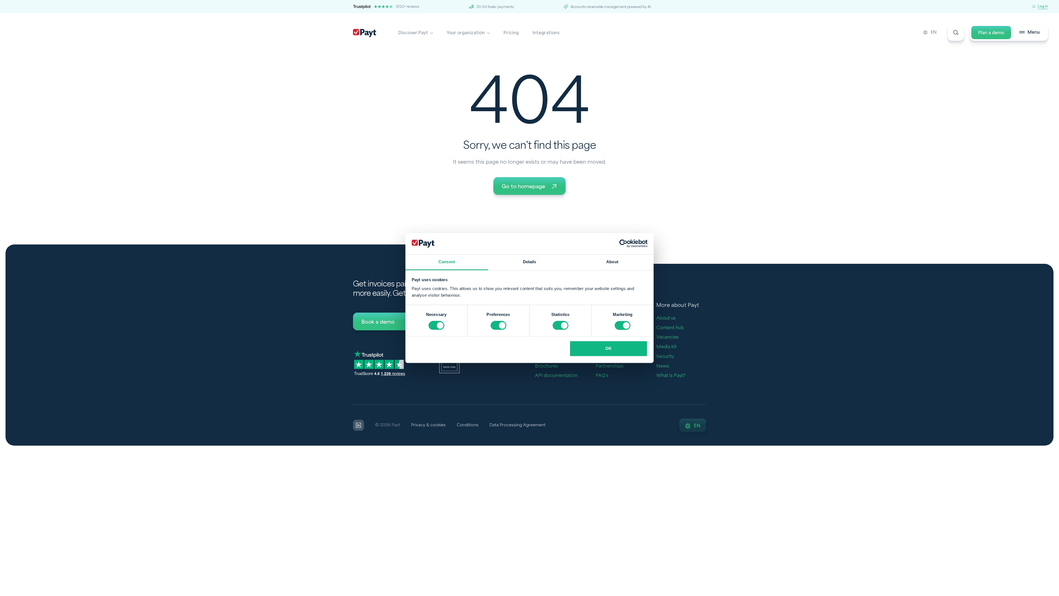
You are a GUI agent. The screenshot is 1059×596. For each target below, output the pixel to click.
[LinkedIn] (358, 425)
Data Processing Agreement (517, 425)
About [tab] (612, 261)
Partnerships (610, 366)
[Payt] (364, 33)
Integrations (546, 32)
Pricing (511, 32)
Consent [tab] (446, 261)
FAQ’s (602, 375)
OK (608, 348)
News (662, 366)
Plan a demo (991, 32)
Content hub (670, 327)
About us (666, 318)
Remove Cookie (1055, 592)
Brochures (546, 366)
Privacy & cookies (428, 425)
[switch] (498, 325)
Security (665, 356)
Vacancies (667, 337)
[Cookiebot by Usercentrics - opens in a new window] (623, 244)
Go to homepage (523, 186)
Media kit (666, 346)
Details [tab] (529, 261)
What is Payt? (671, 375)
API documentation (556, 375)
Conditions (467, 425)
